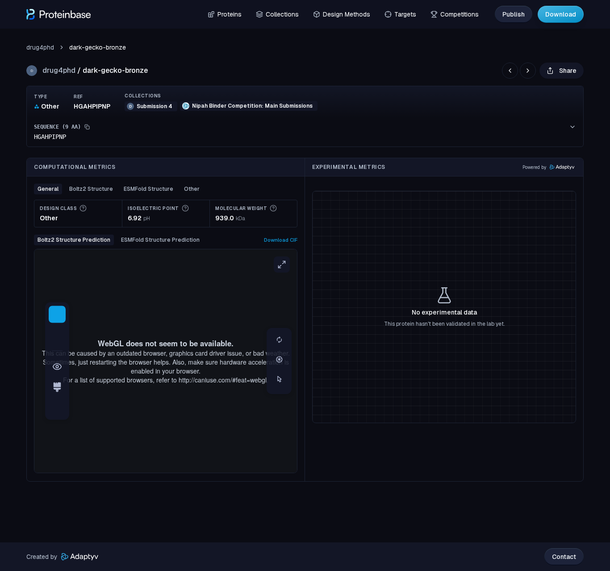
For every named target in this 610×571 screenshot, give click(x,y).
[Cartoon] (57, 314)
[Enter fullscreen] (282, 264)
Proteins (229, 14)
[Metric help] (83, 208)
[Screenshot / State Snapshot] (279, 360)
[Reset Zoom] (279, 340)
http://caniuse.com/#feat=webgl (223, 379)
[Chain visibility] (57, 366)
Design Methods (346, 14)
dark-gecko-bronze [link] (97, 47)
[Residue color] (57, 387)
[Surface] (57, 335)
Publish (513, 14)
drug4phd (40, 47)
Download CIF (280, 240)
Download (560, 14)
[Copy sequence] (87, 127)
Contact (564, 557)
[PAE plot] (57, 407)
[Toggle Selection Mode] (279, 380)
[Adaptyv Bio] (79, 556)
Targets (405, 14)
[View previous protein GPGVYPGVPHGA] (510, 71)
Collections (282, 14)
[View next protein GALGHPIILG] (528, 71)
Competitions (459, 14)
